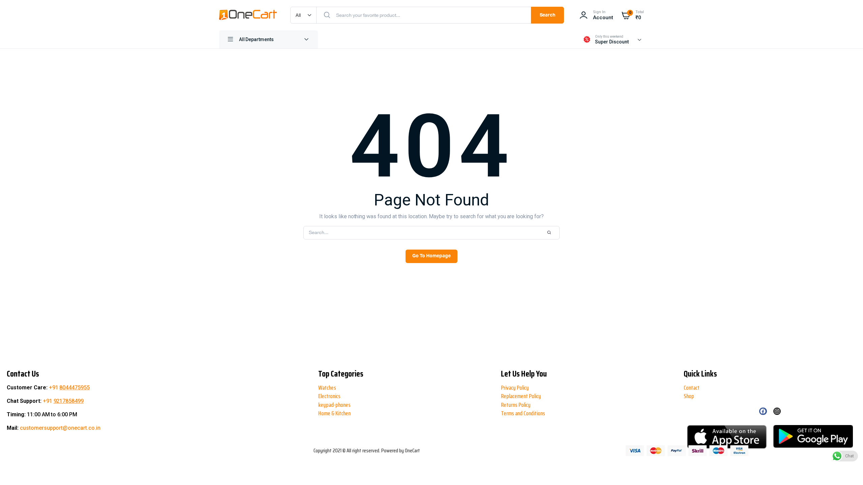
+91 (69, 387)
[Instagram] (777, 411)
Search (548, 15)
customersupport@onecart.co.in (60, 428)
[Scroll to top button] (11, 458)
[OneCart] (248, 15)
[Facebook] (763, 411)
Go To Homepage (431, 256)
